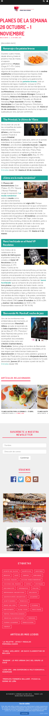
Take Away (36, 609)
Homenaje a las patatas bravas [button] (19, 48)
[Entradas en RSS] (28, 479)
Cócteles (39, 584)
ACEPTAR (24, 713)
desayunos (23, 588)
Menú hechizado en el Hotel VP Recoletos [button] (19, 243)
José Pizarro (10, 601)
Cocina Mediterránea (31, 579)
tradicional (28, 622)
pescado (23, 605)
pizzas (35, 605)
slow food (23, 609)
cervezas (37, 575)
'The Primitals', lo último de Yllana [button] (20, 119)
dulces (36, 588)
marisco (24, 601)
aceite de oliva (11, 571)
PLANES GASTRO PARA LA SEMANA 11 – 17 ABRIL (18, 411)
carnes (26, 575)
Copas (28, 584)
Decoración (9, 588)
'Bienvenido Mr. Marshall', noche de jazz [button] (23, 313)
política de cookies (11, 711)
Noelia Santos (4, 37)
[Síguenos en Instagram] (35, 479)
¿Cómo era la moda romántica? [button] (19, 178)
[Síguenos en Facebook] (13, 479)
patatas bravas (30, 81)
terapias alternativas (14, 618)
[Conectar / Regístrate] (47, 1)
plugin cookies (44, 713)
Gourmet (34, 596)
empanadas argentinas (14, 592)
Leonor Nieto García (8, 413)
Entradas (5, 170)
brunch (7, 575)
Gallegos (33, 592)
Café (16, 575)
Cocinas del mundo (12, 584)
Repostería (9, 609)
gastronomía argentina (15, 596)
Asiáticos (26, 571)
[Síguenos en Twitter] (21, 479)
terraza (31, 618)
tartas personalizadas (14, 614)
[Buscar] (44, 1)
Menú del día (10, 605)
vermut (7, 626)
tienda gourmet (11, 622)
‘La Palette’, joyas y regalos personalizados (16, 643)
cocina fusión (10, 579)
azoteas (39, 571)
